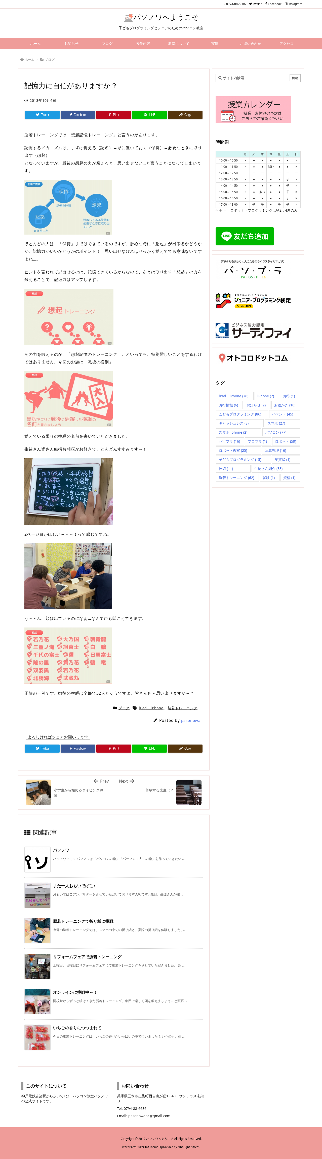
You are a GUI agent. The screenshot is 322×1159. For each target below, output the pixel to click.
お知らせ (256, 405)
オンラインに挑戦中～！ (75, 992)
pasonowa (190, 720)
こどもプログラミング (240, 414)
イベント (282, 414)
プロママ (257, 441)
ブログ (50, 59)
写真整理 (275, 450)
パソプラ (229, 441)
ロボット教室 (233, 450)
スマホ (276, 423)
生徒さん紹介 (268, 468)
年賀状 (282, 459)
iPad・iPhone (151, 707)
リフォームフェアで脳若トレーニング (87, 956)
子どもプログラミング (240, 459)
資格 (289, 477)
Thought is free (188, 1147)
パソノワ (61, 850)
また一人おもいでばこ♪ (74, 885)
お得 (289, 396)
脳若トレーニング (182, 707)
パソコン (275, 432)
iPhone (265, 396)
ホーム (29, 59)
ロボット (285, 441)
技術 (226, 468)
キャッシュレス (234, 423)
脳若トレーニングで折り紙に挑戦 (83, 921)
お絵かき (284, 405)
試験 (269, 477)
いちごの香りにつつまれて (77, 1028)
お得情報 (228, 405)
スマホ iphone (233, 432)
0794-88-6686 (236, 4)
